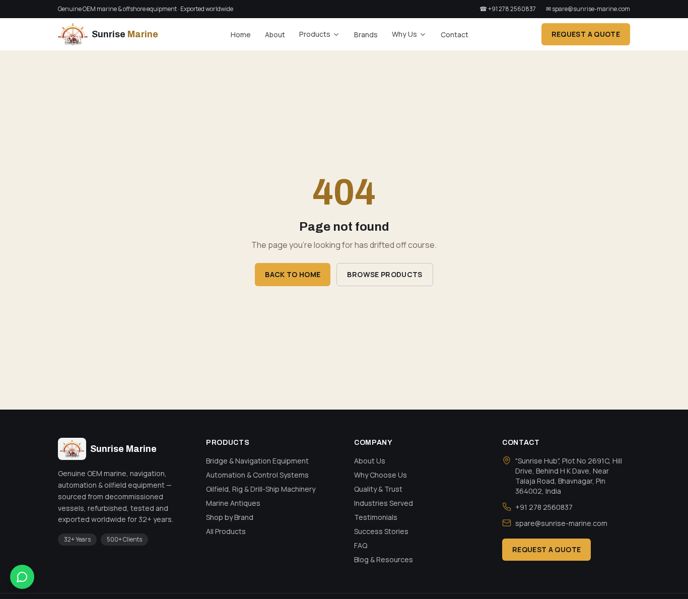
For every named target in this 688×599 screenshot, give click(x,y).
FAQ (360, 545)
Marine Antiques (233, 503)
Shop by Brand (229, 517)
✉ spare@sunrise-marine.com (588, 9)
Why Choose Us (380, 475)
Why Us (404, 34)
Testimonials (375, 517)
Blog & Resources (383, 559)
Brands (366, 34)
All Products (226, 531)
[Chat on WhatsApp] (22, 577)
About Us (369, 460)
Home (241, 34)
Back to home (292, 274)
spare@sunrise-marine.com (561, 523)
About (275, 34)
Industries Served (383, 503)
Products (314, 34)
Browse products (384, 274)
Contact (454, 34)
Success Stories (381, 531)
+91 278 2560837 (544, 507)
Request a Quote (586, 34)
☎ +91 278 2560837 (507, 9)
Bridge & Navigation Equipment (257, 460)
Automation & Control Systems (257, 475)
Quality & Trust (378, 489)
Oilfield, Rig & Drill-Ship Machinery (260, 489)
